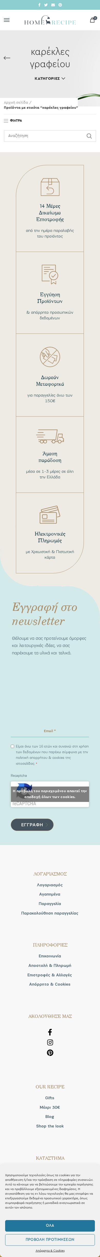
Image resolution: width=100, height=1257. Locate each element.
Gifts (49, 1098)
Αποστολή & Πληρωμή (49, 965)
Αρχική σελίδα (16, 102)
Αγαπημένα (49, 894)
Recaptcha (19, 775)
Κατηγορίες (47, 78)
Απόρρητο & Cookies (50, 1250)
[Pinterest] (60, 5)
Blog (49, 1116)
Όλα (50, 1225)
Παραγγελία (50, 903)
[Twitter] (45, 5)
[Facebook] (39, 5)
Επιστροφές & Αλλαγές (49, 975)
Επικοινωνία (50, 956)
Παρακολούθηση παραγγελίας (49, 913)
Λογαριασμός (50, 885)
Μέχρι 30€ (50, 1107)
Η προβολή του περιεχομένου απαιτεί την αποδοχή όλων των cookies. (50, 794)
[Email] (53, 5)
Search (89, 136)
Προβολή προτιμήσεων (50, 1240)
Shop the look (50, 1126)
